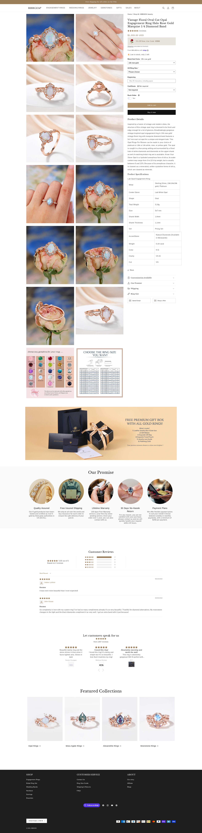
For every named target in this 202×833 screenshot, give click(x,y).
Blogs (129, 787)
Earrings (29, 794)
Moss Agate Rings (74, 746)
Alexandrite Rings (111, 746)
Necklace (29, 791)
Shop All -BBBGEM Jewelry (143, 14)
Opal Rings (33, 746)
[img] (45, 579)
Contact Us (81, 779)
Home (130, 14)
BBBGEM (34, 828)
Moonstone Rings (148, 746)
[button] (56, 8)
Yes (134, 98)
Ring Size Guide (82, 783)
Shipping (130, 46)
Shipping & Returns (84, 787)
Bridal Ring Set (31, 783)
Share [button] (132, 270)
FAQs (79, 791)
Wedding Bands (32, 787)
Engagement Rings (33, 779)
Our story (130, 779)
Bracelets (29, 798)
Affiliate (130, 783)
